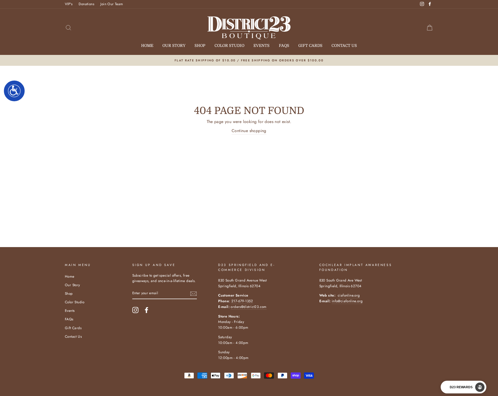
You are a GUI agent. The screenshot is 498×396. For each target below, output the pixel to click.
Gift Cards (310, 45)
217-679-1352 (242, 301)
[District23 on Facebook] (146, 310)
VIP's (68, 3)
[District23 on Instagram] (135, 310)
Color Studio (229, 45)
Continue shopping (249, 131)
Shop (200, 45)
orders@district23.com (248, 306)
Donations (86, 3)
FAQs (284, 45)
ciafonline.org (349, 295)
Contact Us (344, 45)
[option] (249, 60)
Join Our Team (111, 3)
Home (147, 45)
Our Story (173, 45)
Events (261, 45)
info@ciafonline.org (347, 301)
